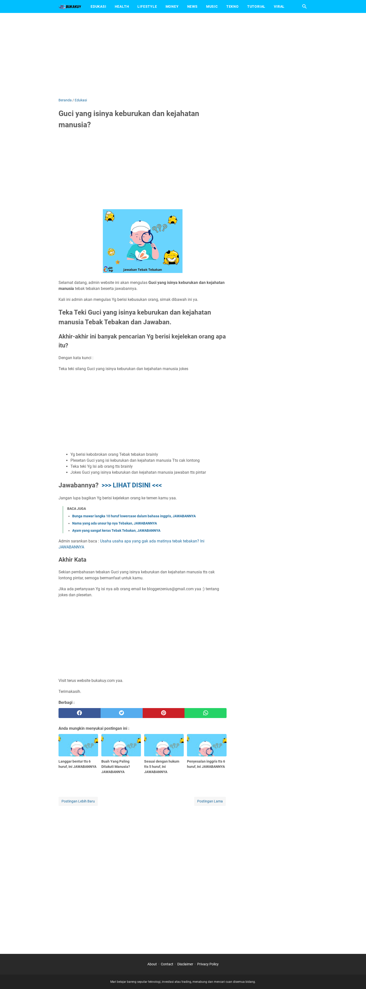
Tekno (232, 6)
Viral (279, 6)
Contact (167, 964)
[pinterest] (164, 713)
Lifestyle (147, 6)
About (152, 964)
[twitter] (122, 713)
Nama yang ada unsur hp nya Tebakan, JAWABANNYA (114, 523)
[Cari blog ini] (304, 6)
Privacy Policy (208, 964)
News (192, 6)
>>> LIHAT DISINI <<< (132, 485)
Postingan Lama (210, 801)
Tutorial (256, 6)
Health (122, 6)
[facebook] (80, 713)
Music (212, 6)
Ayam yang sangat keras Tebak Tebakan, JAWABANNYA (116, 530)
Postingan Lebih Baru (78, 801)
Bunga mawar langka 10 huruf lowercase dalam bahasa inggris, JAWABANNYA (134, 516)
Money (172, 6)
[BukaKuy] (70, 6)
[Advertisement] (183, 55)
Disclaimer (185, 964)
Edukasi (98, 6)
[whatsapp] (205, 713)
